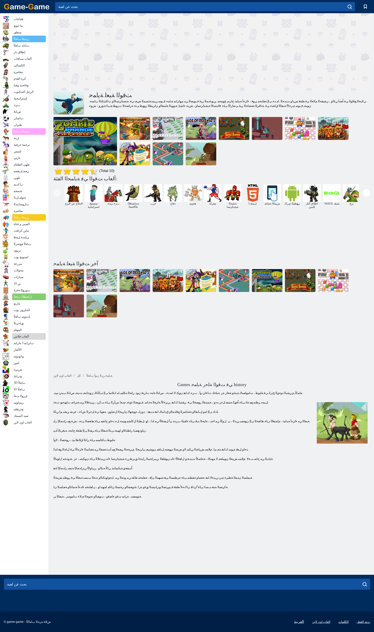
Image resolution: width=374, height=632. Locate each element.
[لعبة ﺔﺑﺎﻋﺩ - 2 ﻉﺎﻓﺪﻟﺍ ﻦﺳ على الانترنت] (201, 153)
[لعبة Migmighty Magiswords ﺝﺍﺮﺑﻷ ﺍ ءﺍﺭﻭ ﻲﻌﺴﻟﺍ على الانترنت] (135, 153)
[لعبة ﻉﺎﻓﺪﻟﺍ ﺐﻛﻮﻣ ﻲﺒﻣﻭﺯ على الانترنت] (85, 141)
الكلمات (343, 622)
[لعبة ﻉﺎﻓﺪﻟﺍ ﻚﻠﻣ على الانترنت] (333, 128)
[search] (349, 6)
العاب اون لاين (321, 622)
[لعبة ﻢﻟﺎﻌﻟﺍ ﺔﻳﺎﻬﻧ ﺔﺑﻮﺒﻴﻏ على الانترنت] (135, 128)
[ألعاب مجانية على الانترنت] (27, 6)
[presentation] (57, 193)
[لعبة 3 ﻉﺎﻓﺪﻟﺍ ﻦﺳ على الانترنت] (201, 128)
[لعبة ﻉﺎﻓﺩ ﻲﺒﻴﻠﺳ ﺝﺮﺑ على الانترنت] (168, 153)
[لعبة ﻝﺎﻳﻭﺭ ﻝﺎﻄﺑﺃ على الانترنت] (234, 128)
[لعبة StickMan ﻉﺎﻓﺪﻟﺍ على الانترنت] (168, 128)
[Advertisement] (132, 51)
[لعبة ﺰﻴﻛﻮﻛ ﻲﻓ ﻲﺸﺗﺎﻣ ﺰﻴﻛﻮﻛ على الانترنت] (300, 128)
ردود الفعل (363, 622)
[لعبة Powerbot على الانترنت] (267, 128)
